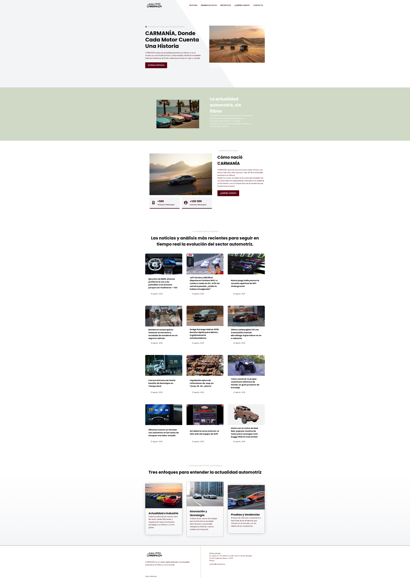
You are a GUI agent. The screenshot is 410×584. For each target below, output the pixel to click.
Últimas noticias (156, 65)
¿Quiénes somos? (242, 5)
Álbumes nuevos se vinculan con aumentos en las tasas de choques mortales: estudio (163, 432)
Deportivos (225, 5)
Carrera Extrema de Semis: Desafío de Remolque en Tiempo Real (162, 383)
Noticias (193, 5)
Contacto (258, 5)
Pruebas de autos (209, 5)
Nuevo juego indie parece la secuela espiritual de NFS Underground (245, 283)
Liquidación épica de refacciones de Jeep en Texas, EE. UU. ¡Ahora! (202, 383)
